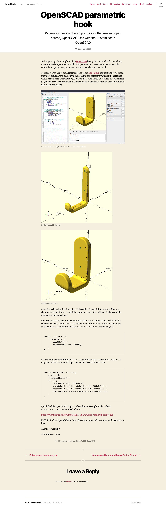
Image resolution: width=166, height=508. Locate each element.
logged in (69, 481)
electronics (101, 4)
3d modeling (62, 441)
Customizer (93, 73)
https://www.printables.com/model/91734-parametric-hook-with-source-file (77, 415)
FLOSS (83, 441)
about (141, 4)
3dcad (78, 441)
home (92, 4)
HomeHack (10, 4)
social (135, 4)
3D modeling (115, 4)
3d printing (126, 4)
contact (149, 4)
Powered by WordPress (52, 503)
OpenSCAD (81, 61)
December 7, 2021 (84, 49)
